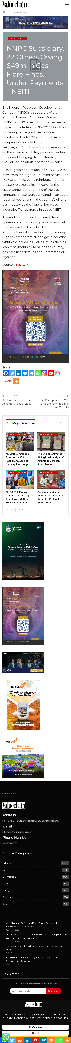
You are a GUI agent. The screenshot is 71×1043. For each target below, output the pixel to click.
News (5, 870)
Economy (7, 897)
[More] (16, 381)
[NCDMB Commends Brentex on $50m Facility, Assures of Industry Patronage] (20, 441)
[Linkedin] (18, 373)
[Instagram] (44, 373)
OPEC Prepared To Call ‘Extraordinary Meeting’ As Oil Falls (54, 404)
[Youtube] (51, 373)
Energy (6, 890)
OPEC (5, 883)
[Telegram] (31, 373)
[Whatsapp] (38, 373)
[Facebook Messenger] (25, 373)
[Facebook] (6, 373)
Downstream (9, 876)
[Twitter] (12, 373)
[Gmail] (57, 373)
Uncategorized (17, 39)
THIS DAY (21, 265)
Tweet (7, 381)
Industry (6, 863)
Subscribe (53, 991)
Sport (5, 904)
